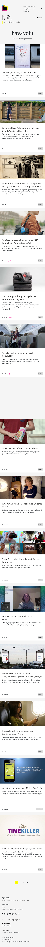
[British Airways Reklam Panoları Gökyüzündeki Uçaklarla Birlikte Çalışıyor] (22, 656)
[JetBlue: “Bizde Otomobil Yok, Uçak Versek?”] (22, 599)
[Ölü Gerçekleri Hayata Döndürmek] (22, 56)
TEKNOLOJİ (39, 809)
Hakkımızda (5, 905)
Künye (4, 907)
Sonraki (26, 882)
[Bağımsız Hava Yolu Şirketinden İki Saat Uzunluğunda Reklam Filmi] (22, 111)
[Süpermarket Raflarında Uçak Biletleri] (22, 431)
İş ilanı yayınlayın (7, 939)
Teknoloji (16, 933)
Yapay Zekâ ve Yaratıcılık (11, 22)
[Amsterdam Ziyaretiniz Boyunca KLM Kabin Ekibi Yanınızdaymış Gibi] (22, 223)
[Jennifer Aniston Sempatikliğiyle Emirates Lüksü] (22, 487)
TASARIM (40, 317)
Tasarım (9, 933)
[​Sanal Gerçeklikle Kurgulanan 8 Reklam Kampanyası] (22, 542)
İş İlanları (38, 18)
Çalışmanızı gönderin (8, 937)
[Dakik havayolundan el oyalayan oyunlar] (22, 829)
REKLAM (40, 93)
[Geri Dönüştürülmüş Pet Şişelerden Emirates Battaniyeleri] (22, 279)
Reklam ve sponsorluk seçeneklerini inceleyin (16, 942)
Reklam (4, 933)
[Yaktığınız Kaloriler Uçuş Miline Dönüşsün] (22, 771)
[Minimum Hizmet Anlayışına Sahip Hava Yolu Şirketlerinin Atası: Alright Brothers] (22, 167)
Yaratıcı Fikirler (6, 926)
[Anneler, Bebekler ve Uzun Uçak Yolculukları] (22, 336)
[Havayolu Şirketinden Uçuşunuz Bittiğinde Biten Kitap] (22, 713)
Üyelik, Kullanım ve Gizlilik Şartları (12, 909)
